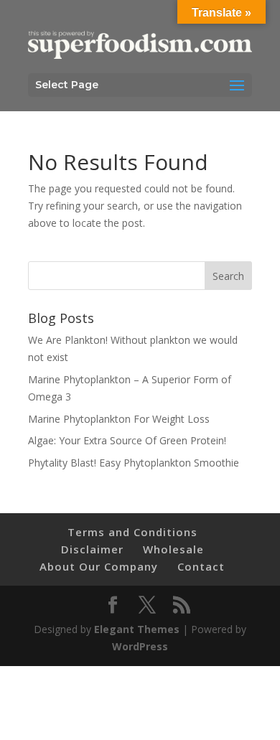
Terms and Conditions (132, 532)
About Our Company (98, 566)
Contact (201, 566)
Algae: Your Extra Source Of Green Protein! (127, 440)
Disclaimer (92, 549)
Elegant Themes (136, 629)
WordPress (140, 646)
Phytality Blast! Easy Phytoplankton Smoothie (133, 462)
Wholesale (173, 549)
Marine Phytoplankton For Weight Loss (119, 419)
